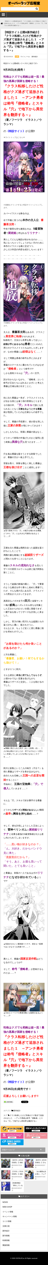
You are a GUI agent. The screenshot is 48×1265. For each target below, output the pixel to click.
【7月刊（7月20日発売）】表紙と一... (17, 1174)
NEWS (5, 1202)
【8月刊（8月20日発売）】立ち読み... (40, 1162)
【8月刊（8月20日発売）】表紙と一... (17, 1162)
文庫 (17, 56)
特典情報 (6, 1240)
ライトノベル (25, 56)
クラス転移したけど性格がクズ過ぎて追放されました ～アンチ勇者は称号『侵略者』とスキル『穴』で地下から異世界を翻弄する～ (23, 1118)
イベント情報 (7, 1212)
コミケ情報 (6, 1221)
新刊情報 (6, 1236)
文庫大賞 (6, 1226)
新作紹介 (35, 56)
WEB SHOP (7, 1207)
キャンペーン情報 (9, 1216)
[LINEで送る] (8, 1102)
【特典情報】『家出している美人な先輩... (17, 1185)
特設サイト (16, 131)
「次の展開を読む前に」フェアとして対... (40, 1174)
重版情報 (6, 1245)
